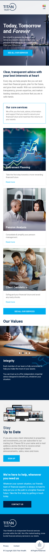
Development (26, 353)
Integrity (23, 353)
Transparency (19, 353)
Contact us (17, 504)
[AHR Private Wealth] (9, 7)
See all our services (18, 53)
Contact (16, 546)
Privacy (5, 546)
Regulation (29, 353)
